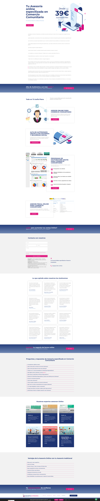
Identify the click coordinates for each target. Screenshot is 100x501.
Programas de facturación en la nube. (34, 472)
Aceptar (56, 499)
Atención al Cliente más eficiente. (33, 470)
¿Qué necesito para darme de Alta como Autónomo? (37, 368)
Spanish (10, 500)
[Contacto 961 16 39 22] (51, 265)
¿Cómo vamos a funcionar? (32, 380)
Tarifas (54, 495)
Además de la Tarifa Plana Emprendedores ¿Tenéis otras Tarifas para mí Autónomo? (43, 376)
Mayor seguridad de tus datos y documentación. (36, 468)
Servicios (49, 495)
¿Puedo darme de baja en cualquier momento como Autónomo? (39, 390)
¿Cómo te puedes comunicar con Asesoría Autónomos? (37, 382)
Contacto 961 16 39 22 (57, 265)
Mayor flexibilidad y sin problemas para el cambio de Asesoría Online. (40, 476)
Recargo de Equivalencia (33, 437)
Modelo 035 (47, 415)
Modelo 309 (63, 415)
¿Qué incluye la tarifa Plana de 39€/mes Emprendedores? (38, 374)
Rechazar (61, 499)
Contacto (63, 495)
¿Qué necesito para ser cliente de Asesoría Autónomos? (37, 366)
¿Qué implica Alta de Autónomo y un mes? (36, 372)
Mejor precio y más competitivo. (33, 462)
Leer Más (29, 420)
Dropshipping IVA (48, 437)
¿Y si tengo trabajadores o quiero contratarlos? (36, 386)
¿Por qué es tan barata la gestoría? (33, 378)
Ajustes (66, 499)
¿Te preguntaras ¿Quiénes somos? (33, 364)
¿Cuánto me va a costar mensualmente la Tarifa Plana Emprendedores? (40, 370)
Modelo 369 (30, 415)
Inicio (44, 495)
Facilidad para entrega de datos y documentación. (36, 474)
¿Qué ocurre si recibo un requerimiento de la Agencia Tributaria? (39, 384)
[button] (50, 365)
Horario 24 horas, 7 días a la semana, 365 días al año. (37, 466)
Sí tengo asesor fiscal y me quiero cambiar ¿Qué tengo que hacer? (39, 388)
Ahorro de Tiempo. (30, 464)
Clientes (58, 495)
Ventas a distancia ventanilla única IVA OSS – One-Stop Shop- (66, 438)
